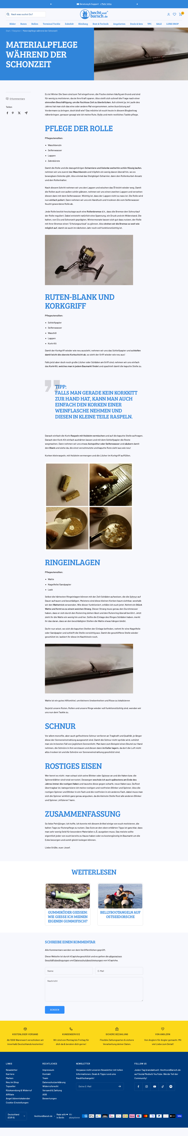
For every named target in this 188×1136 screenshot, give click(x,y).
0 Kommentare (17, 98)
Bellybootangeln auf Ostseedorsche (120, 914)
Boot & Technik (101, 23)
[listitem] (7, 113)
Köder (13, 23)
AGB (44, 1094)
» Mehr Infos (105, 4)
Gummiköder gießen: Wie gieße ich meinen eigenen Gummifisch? (68, 916)
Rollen (34, 23)
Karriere (10, 1074)
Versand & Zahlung (52, 1090)
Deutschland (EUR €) (13, 1116)
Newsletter (11, 1069)
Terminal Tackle (51, 23)
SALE (159, 23)
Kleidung (83, 23)
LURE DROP (172, 23)
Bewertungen (49, 1098)
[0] (174, 14)
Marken (9, 1078)
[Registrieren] (119, 1086)
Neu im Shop (12, 1082)
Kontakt (46, 1074)
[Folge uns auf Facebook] (138, 1087)
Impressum (48, 1069)
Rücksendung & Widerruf (19, 1090)
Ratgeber (16, 31)
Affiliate (10, 1094)
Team (45, 1078)
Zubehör (69, 23)
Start (8, 31)
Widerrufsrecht (50, 1086)
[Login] (168, 14)
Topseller (11, 1086)
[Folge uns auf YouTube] (155, 1087)
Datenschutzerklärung (54, 1082)
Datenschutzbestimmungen (88, 960)
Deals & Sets (136, 23)
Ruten (23, 23)
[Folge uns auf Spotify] (171, 1087)
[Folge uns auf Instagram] (146, 1087)
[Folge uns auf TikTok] (163, 1087)
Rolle (100, 114)
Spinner (106, 775)
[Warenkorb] (180, 14)
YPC (149, 23)
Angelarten (119, 23)
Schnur (133, 596)
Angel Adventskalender (18, 1098)
